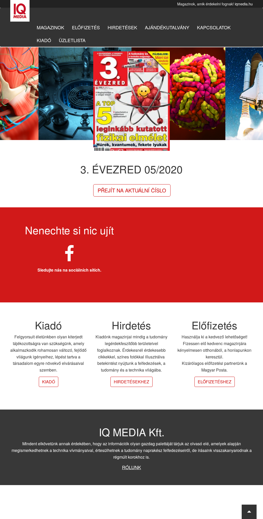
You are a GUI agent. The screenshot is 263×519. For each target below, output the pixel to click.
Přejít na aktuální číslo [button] (132, 190)
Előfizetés (86, 27)
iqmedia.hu (244, 3)
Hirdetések (122, 27)
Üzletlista (72, 40)
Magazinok (50, 27)
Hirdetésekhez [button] (131, 382)
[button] (249, 512)
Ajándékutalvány (167, 27)
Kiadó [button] (48, 382)
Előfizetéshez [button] (214, 382)
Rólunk (131, 467)
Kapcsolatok (214, 27)
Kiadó (44, 40)
